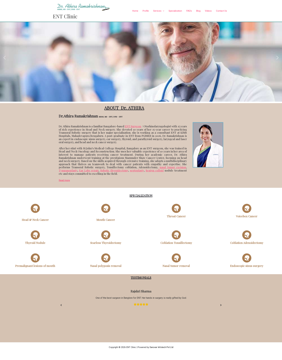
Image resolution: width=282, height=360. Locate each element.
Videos (208, 11)
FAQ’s (189, 11)
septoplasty (137, 170)
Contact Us (221, 11)
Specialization (175, 11)
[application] (162, 11)
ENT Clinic (65, 16)
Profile (146, 11)
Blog (198, 11)
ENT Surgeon (133, 126)
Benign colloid (155, 170)
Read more (64, 180)
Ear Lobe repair (89, 170)
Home (135, 11)
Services (157, 11)
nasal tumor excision (173, 167)
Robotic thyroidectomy (114, 170)
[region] (141, 58)
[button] (4, 57)
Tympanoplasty (68, 170)
